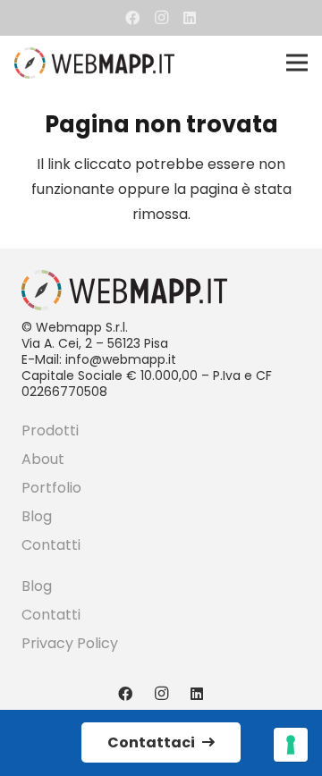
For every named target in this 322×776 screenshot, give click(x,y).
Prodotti (50, 430)
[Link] (94, 63)
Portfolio (51, 487)
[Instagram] (161, 18)
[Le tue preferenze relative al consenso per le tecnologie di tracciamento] (291, 745)
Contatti (50, 545)
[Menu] (297, 62)
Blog (36, 516)
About (42, 459)
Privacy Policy (69, 643)
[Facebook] (132, 18)
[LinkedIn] (189, 18)
